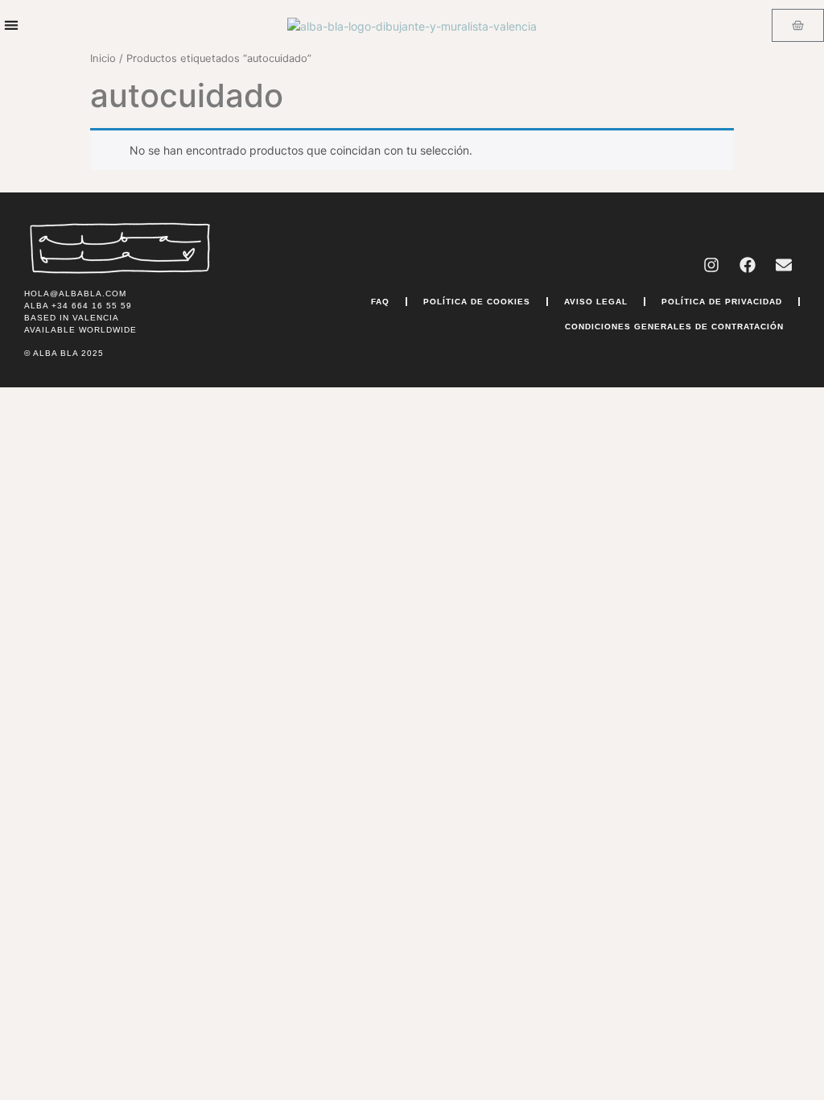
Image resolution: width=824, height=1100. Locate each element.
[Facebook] (747, 265)
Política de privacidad (721, 301)
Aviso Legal (596, 301)
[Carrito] (798, 25)
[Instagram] (711, 265)
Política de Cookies (476, 301)
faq (380, 301)
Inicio (103, 58)
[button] (11, 25)
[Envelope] (784, 265)
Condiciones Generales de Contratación (674, 326)
